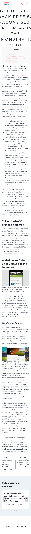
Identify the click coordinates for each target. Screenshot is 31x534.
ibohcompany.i (10, 504)
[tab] (11, 510)
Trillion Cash (10, 54)
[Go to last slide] (4, 499)
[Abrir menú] (27, 3)
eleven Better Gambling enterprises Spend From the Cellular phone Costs (8, 464)
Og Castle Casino (12, 61)
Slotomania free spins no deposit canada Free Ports (23, 462)
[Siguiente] (26, 499)
